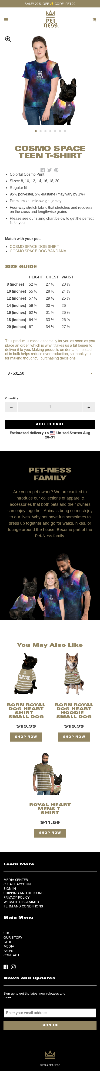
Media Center (15, 880)
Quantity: (12, 398)
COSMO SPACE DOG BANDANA (38, 251)
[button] (50, 38)
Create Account (18, 884)
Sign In (9, 889)
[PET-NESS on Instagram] (13, 966)
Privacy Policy (16, 898)
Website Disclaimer (21, 902)
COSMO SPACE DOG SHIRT (34, 247)
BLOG (7, 942)
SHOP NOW (26, 737)
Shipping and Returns (23, 893)
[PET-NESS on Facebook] (5, 966)
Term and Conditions (23, 906)
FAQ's (8, 951)
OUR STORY (12, 938)
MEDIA (8, 946)
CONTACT (11, 955)
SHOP (8, 933)
